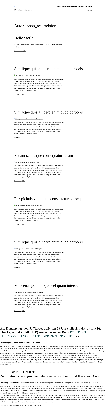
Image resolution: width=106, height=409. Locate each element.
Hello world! (24, 38)
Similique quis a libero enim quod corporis (48, 69)
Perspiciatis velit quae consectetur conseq (47, 198)
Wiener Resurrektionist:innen (24, 10)
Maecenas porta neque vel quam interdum (47, 285)
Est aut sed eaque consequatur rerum (43, 155)
